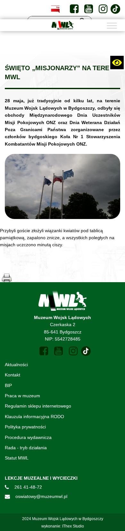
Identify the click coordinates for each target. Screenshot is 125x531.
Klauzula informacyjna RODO (34, 416)
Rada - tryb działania (26, 447)
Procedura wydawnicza (28, 437)
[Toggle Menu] (112, 25)
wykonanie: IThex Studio (62, 526)
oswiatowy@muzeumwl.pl (41, 496)
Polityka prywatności (25, 426)
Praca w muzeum (22, 395)
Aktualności (16, 364)
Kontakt (12, 374)
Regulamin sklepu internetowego (38, 406)
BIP (8, 385)
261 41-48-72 (28, 487)
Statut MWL (17, 457)
